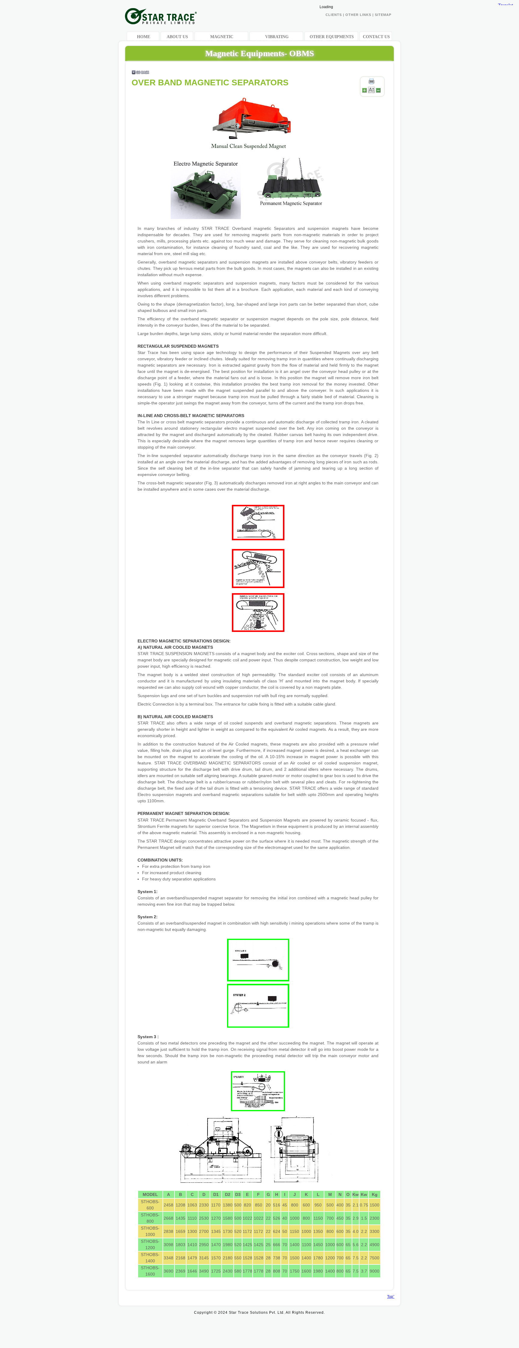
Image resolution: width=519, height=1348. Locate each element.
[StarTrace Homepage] (160, 22)
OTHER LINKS (358, 15)
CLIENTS (334, 15)
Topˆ (390, 1297)
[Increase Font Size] (364, 92)
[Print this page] (372, 83)
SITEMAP (383, 15)
